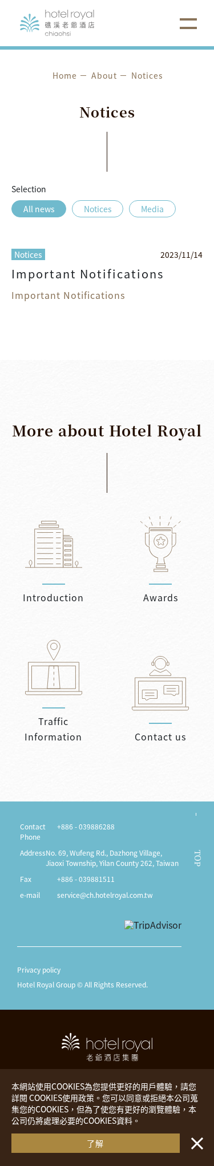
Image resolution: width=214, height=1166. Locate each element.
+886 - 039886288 (86, 826)
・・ (194, 1137)
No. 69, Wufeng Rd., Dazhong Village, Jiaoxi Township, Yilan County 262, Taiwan (112, 858)
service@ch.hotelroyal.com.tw (105, 895)
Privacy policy (38, 969)
